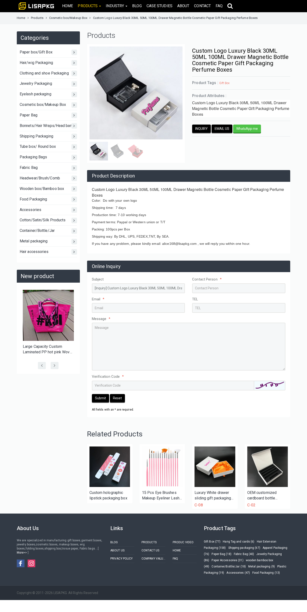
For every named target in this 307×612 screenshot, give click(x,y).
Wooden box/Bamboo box (42, 188)
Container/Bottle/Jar (37, 230)
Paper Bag (28, 115)
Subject (98, 279)
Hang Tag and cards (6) (238, 541)
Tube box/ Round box (38, 146)
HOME (67, 6)
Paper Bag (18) (221, 554)
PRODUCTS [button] (88, 6)
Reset (117, 398)
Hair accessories (34, 251)
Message (101, 319)
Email (98, 299)
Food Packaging (33, 199)
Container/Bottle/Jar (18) (229, 566)
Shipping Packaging (36, 136)
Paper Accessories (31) (227, 560)
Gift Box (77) (212, 541)
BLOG (137, 6)
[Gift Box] (215, 466)
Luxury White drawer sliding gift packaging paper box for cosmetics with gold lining (213, 495)
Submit (100, 398)
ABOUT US (117, 550)
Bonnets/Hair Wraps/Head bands (48, 125)
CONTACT (202, 6)
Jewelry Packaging (36, 83)
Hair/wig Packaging (36, 62)
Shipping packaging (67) (244, 547)
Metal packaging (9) (261, 566)
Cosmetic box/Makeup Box (68, 18)
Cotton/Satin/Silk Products (43, 220)
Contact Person (207, 279)
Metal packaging (34, 241)
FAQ (219, 6)
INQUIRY (201, 129)
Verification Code (108, 376)
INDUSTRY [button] (115, 6)
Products (37, 18)
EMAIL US (222, 129)
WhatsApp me (247, 129)
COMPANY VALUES (153, 558)
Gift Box (224, 83)
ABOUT (183, 6)
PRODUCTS (149, 542)
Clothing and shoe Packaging (44, 73)
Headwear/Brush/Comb (40, 178)
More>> (22, 552)
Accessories (30, 209)
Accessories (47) (238, 572)
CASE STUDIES (159, 6)
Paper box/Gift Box (36, 52)
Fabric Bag (29, 167)
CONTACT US (150, 550)
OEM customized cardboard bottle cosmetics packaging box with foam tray (265, 495)
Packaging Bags (33, 157)
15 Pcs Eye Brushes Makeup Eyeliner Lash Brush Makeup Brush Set (160, 495)
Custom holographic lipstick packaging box (108, 495)
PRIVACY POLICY (121, 558)
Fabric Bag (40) (244, 554)
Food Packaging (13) (266, 572)
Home (21, 18)
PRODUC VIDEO (183, 542)
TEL (195, 299)
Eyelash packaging (35, 94)
